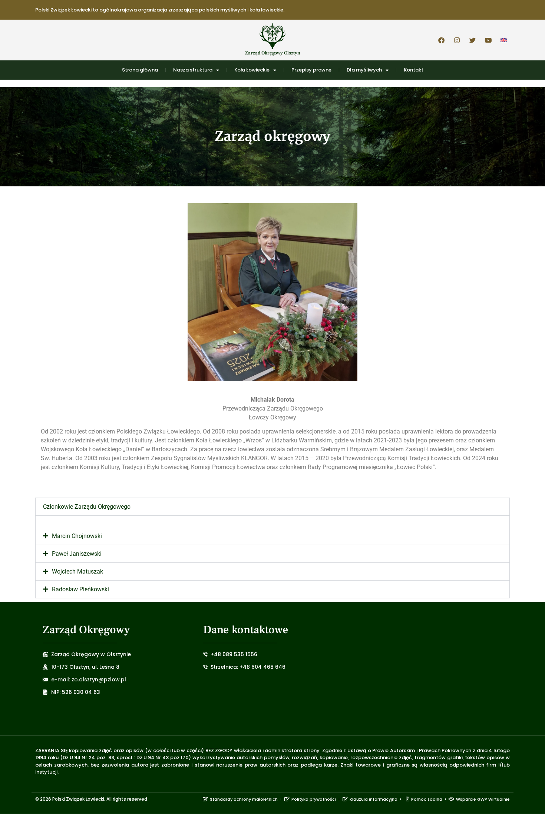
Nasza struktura (192, 69)
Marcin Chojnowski (77, 535)
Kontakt (413, 69)
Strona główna (140, 69)
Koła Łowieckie (252, 69)
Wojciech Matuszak (77, 571)
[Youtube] (488, 40)
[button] (272, 506)
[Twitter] (472, 40)
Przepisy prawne (311, 69)
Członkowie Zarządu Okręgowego (87, 506)
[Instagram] (456, 40)
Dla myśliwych (364, 69)
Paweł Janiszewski (77, 553)
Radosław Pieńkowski (80, 589)
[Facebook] (441, 40)
